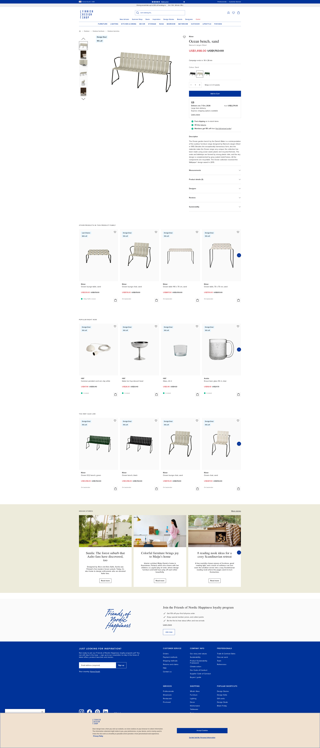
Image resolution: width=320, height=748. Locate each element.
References (221, 664)
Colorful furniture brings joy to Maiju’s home (160, 555)
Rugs (161, 24)
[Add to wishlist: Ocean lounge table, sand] (115, 232)
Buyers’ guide (195, 677)
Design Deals (222, 702)
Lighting (114, 24)
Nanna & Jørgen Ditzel (197, 45)
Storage (152, 24)
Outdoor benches (113, 31)
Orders (166, 654)
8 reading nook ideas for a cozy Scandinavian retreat (214, 555)
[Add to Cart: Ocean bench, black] (156, 488)
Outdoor (195, 24)
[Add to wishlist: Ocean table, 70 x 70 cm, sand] (238, 232)
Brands (179, 19)
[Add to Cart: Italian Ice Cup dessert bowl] (156, 394)
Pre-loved (167, 702)
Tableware (194, 709)
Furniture (102, 24)
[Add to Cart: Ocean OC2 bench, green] (115, 488)
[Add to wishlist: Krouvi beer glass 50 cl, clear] (238, 326)
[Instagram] (81, 711)
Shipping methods (170, 661)
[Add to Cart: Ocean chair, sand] (238, 488)
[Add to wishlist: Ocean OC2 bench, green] (115, 420)
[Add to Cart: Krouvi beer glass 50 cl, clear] (238, 394)
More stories (236, 511)
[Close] (42, 711)
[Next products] (239, 255)
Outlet (198, 19)
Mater (191, 37)
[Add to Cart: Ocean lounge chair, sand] (156, 300)
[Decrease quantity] (191, 85)
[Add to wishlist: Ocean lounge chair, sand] (156, 232)
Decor (142, 24)
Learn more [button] (195, 115)
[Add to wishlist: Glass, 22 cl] (197, 326)
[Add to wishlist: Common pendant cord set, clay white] (115, 326)
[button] (228, 12)
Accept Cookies (202, 731)
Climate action (195, 667)
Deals (148, 19)
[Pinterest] (97, 711)
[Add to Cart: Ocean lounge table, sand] (115, 300)
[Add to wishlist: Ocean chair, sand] (238, 420)
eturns (203, 125)
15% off (155, 2)
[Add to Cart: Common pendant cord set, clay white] (115, 394)
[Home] (80, 31)
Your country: (84, 672)
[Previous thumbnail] (83, 39)
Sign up (121, 665)
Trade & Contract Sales (226, 654)
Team (219, 661)
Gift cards (221, 699)
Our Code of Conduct (198, 670)
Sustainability (195, 657)
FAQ (164, 668)
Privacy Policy (98, 736)
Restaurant (167, 699)
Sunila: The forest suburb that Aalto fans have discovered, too (105, 556)
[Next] (239, 552)
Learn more (167, 625)
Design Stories (168, 19)
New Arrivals (124, 19)
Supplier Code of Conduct (200, 674)
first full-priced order (223, 129)
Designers (189, 19)
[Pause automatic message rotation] (184, 2)
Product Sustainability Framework (198, 662)
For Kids (218, 24)
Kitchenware (195, 706)
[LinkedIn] (105, 711)
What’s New (195, 691)
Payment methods (170, 657)
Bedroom (171, 24)
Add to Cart (215, 94)
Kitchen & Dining (128, 24)
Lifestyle (207, 24)
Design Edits (222, 695)
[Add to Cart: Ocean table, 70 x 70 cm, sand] (238, 300)
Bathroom (183, 24)
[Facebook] (89, 711)
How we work (222, 657)
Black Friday (222, 706)
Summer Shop (137, 19)
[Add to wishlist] (184, 36)
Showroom (167, 695)
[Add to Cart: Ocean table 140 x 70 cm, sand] (197, 300)
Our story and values (198, 654)
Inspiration (156, 19)
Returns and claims (170, 664)
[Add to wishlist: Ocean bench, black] (156, 420)
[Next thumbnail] (83, 99)
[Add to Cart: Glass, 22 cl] (197, 394)
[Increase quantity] (200, 85)
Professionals (168, 691)
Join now (168, 632)
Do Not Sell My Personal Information (202, 738)
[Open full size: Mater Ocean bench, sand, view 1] (141, 70)
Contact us (167, 672)
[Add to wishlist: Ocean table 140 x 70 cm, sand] (197, 232)
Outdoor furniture (98, 31)
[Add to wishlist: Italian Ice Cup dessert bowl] (156, 326)
